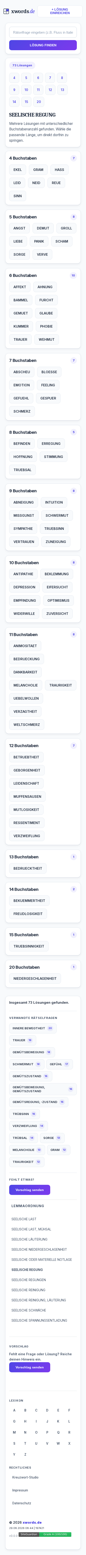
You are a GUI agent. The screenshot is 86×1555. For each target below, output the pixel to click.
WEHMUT (47, 339)
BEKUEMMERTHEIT (29, 901)
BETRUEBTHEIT (26, 757)
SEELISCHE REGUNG (27, 1270)
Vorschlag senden (30, 1190)
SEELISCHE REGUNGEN (28, 1280)
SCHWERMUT (57, 515)
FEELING (48, 385)
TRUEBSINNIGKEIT (29, 946)
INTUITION (54, 502)
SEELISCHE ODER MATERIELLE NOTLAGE (41, 1260)
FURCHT (46, 300)
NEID (36, 183)
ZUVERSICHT (57, 614)
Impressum (20, 1490)
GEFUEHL (21, 398)
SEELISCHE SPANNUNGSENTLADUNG (39, 1320)
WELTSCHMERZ (27, 725)
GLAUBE (46, 313)
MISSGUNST (24, 515)
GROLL (66, 228)
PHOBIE (46, 326)
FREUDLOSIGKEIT (28, 914)
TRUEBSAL (22, 470)
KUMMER (21, 326)
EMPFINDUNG (25, 600)
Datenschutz (21, 1503)
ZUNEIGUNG (56, 542)
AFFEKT (20, 287)
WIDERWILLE (24, 614)
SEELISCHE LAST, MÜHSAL (31, 1229)
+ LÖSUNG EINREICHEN (60, 11)
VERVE (42, 254)
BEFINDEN (22, 444)
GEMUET (21, 313)
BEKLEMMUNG (57, 574)
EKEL (18, 170)
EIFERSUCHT (57, 587)
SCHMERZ (22, 411)
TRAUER (20, 339)
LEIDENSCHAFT (26, 783)
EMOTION (22, 385)
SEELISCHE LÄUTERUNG (29, 1239)
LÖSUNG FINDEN (43, 45)
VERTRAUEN (24, 542)
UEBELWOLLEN (26, 698)
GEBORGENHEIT (27, 770)
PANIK (39, 241)
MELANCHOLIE (26, 685)
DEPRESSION (24, 587)
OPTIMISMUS (58, 600)
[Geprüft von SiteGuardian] (45, 1535)
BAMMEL (21, 300)
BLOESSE (49, 372)
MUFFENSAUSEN (27, 796)
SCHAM (61, 241)
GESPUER (48, 398)
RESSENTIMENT (27, 823)
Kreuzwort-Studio (25, 1477)
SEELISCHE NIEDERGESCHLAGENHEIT (39, 1249)
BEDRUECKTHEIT (28, 868)
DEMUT (43, 228)
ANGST (19, 228)
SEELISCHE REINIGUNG (28, 1290)
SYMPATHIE (23, 529)
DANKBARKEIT (25, 672)
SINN (18, 196)
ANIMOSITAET (25, 646)
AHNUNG (45, 287)
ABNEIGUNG (24, 502)
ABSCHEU (22, 372)
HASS (59, 170)
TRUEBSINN (54, 529)
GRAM (38, 170)
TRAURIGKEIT (60, 685)
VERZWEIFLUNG (27, 836)
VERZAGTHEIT (25, 711)
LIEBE (18, 241)
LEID (17, 183)
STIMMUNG (53, 457)
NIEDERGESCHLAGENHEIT (35, 978)
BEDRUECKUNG (27, 659)
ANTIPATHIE (23, 574)
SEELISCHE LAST (23, 1219)
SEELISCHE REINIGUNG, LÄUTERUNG (38, 1300)
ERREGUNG (51, 444)
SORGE (19, 254)
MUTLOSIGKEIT (26, 810)
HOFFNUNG (23, 457)
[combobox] (43, 32)
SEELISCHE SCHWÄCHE (28, 1310)
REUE (56, 183)
